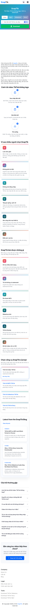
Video (4, 17)
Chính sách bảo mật (7, 586)
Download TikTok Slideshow (9, 593)
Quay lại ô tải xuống (16, 558)
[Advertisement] (15, 44)
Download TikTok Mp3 (7, 598)
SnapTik (15, 63)
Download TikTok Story (8, 595)
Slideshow (18, 17)
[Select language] (27, 2)
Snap (4, 2)
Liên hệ (3, 574)
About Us (3, 572)
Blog (2, 577)
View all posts (6, 423)
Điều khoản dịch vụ (6, 584)
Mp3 (10, 17)
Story (25, 17)
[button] (23, 2)
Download (16, 26)
